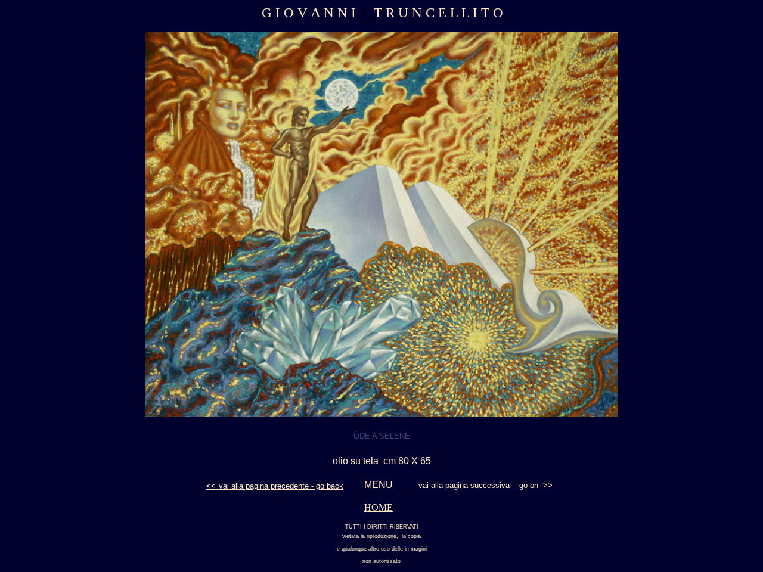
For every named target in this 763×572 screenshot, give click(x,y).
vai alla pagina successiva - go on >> (485, 485)
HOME (378, 507)
